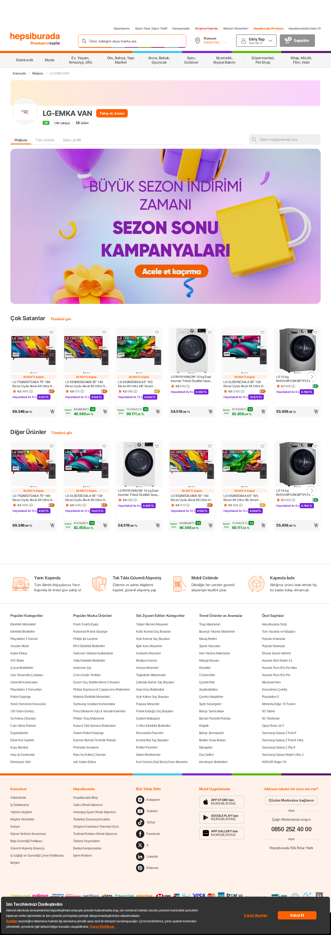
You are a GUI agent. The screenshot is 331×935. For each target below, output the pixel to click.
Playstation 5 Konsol (23, 639)
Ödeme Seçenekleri (86, 841)
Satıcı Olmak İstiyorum (87, 805)
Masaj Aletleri (208, 639)
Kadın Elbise (18, 653)
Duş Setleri (206, 755)
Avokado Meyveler (148, 653)
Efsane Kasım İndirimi (276, 653)
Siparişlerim (122, 28)
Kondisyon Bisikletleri (213, 762)
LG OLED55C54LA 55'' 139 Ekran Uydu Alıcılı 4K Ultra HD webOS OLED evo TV (244, 384)
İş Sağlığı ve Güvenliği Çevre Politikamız (37, 855)
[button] (33, 411)
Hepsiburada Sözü (274, 624)
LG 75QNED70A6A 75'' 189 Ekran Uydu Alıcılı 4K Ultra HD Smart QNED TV (33, 384)
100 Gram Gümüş (22, 711)
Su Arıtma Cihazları (23, 718)
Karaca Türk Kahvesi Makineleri (94, 726)
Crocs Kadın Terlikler (87, 675)
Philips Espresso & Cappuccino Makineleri (101, 689)
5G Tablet (268, 711)
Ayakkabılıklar (208, 689)
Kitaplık (204, 726)
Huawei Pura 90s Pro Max (279, 668)
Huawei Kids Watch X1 (277, 660)
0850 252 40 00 (291, 828)
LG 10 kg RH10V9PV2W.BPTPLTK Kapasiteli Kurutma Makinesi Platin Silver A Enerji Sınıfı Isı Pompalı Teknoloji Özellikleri (296, 379)
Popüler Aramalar (273, 639)
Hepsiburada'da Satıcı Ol (305, 28)
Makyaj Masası (209, 660)
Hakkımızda (18, 797)
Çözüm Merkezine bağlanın (291, 800)
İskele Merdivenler (148, 755)
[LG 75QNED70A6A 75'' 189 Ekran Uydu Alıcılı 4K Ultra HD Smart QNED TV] (33, 351)
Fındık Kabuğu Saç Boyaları (154, 711)
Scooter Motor (19, 646)
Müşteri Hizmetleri (235, 28)
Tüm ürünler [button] (45, 140)
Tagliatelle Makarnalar (151, 675)
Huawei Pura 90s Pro (276, 675)
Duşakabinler (19, 733)
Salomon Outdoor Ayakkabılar (93, 653)
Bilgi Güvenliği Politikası (26, 841)
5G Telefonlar (271, 718)
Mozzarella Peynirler (149, 733)
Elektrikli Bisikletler (22, 631)
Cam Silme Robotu (23, 726)
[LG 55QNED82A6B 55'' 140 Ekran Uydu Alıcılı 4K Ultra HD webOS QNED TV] (86, 351)
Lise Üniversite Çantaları (26, 675)
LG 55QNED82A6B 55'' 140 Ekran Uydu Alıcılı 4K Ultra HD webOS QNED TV (86, 384)
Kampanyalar (181, 28)
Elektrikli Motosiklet (23, 624)
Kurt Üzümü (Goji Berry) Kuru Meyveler (162, 762)
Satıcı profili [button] (72, 140)
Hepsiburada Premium (268, 28)
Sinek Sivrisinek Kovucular (28, 704)
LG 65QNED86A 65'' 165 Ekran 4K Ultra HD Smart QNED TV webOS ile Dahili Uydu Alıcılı (136, 384)
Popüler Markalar (273, 646)
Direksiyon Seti (20, 762)
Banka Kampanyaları (87, 848)
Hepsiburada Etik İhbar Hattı (291, 848)
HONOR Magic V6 (274, 762)
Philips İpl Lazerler (85, 639)
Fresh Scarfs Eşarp (86, 624)
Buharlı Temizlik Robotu (215, 718)
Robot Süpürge (20, 697)
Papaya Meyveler (148, 704)
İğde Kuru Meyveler (149, 646)
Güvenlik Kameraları (23, 682)
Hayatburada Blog (85, 797)
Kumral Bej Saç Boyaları (152, 740)
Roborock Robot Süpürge (90, 631)
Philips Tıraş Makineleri (88, 718)
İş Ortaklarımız (19, 805)
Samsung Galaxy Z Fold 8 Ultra (282, 740)
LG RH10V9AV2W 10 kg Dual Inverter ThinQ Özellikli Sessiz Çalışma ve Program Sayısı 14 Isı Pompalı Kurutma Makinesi (192, 379)
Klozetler (205, 668)
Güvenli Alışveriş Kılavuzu (27, 848)
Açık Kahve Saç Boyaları (152, 697)
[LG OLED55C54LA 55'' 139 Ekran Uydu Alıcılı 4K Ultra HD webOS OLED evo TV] (244, 351)
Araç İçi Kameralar (22, 755)
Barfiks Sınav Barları (212, 740)
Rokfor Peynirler (146, 747)
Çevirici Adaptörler (211, 697)
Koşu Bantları (19, 747)
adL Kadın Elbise (84, 762)
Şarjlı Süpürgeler (210, 704)
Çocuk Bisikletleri (21, 668)
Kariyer (15, 826)
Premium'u (40, 43)
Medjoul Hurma (146, 660)
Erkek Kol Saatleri (22, 740)
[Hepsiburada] (35, 36)
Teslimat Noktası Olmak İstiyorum (95, 834)
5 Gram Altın (207, 675)
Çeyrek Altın (207, 682)
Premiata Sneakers (86, 747)
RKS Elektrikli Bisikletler (89, 646)
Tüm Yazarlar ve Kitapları (278, 631)
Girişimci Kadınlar (206, 28)
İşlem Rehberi (82, 855)
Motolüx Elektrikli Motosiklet (91, 697)
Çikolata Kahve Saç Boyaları (155, 682)
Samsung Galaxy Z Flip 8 (278, 747)
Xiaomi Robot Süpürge (88, 733)
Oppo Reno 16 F (273, 726)
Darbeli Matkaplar (148, 718)
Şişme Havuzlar (209, 646)
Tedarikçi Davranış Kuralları (91, 819)
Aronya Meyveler (147, 668)
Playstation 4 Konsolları (26, 689)
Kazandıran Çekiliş (274, 689)
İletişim (15, 863)
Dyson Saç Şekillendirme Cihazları (96, 682)
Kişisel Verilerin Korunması (28, 834)
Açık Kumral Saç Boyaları (153, 639)
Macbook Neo (271, 682)
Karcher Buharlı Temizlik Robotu (94, 740)
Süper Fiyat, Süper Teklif (151, 28)
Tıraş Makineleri (209, 624)
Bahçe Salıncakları (211, 711)
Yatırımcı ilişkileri (21, 812)
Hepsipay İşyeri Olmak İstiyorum (94, 812)
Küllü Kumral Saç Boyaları (153, 631)
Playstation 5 (270, 697)
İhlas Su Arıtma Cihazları (89, 755)
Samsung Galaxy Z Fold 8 (279, 733)
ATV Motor (17, 660)
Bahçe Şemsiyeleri (211, 733)
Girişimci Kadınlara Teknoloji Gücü (96, 826)
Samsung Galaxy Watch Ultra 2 (283, 755)
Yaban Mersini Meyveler (152, 624)
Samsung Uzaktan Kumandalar (94, 704)
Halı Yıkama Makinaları (214, 653)
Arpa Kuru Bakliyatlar (150, 689)
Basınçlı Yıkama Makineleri (217, 631)
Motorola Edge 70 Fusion (279, 704)
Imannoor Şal (82, 668)
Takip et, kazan (112, 113)
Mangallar (206, 747)
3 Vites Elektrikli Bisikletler (153, 726)
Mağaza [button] (20, 140)
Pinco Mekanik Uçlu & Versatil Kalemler (99, 711)
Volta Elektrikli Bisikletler (89, 660)
